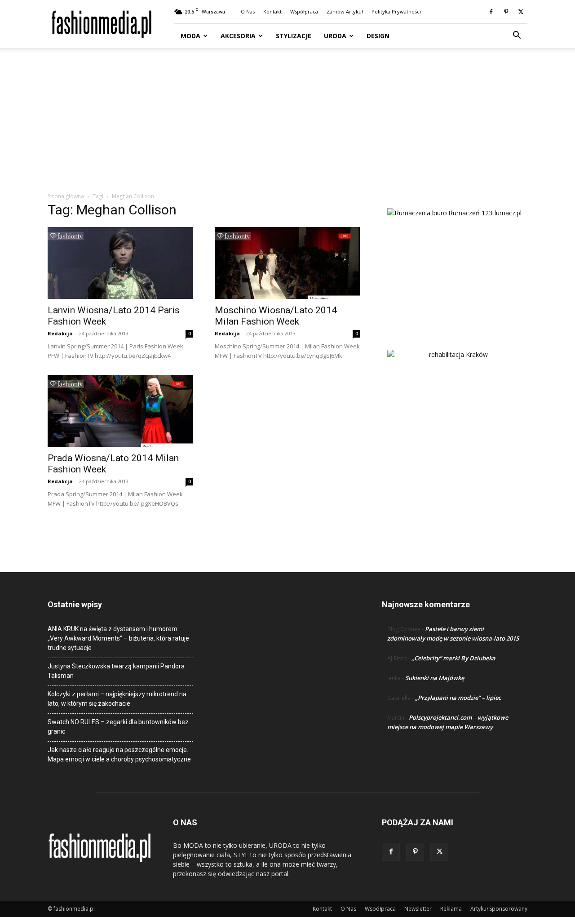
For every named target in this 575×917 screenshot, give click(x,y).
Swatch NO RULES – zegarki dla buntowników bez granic (118, 726)
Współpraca (304, 11)
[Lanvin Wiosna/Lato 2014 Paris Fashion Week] (120, 263)
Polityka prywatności (396, 11)
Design (378, 35)
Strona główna (66, 196)
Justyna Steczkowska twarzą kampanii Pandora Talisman (116, 671)
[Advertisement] (287, 124)
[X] (520, 11)
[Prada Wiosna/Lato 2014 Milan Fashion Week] (120, 411)
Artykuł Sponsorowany (498, 909)
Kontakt (272, 11)
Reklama (451, 909)
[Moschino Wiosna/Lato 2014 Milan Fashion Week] (287, 263)
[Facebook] (491, 11)
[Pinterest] (506, 11)
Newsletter (418, 909)
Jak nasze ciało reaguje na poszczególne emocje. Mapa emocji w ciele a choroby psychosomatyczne (119, 754)
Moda (190, 35)
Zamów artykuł (345, 11)
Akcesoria (238, 35)
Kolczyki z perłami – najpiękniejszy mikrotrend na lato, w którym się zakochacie (117, 698)
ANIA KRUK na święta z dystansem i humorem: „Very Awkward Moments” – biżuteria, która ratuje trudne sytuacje (118, 638)
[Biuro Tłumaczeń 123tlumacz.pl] (454, 264)
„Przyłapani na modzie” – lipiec (458, 698)
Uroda (335, 35)
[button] (516, 36)
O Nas (248, 11)
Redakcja (60, 333)
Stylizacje (293, 35)
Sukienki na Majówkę (434, 678)
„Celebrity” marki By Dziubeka (453, 658)
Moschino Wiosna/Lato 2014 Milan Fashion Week (276, 316)
